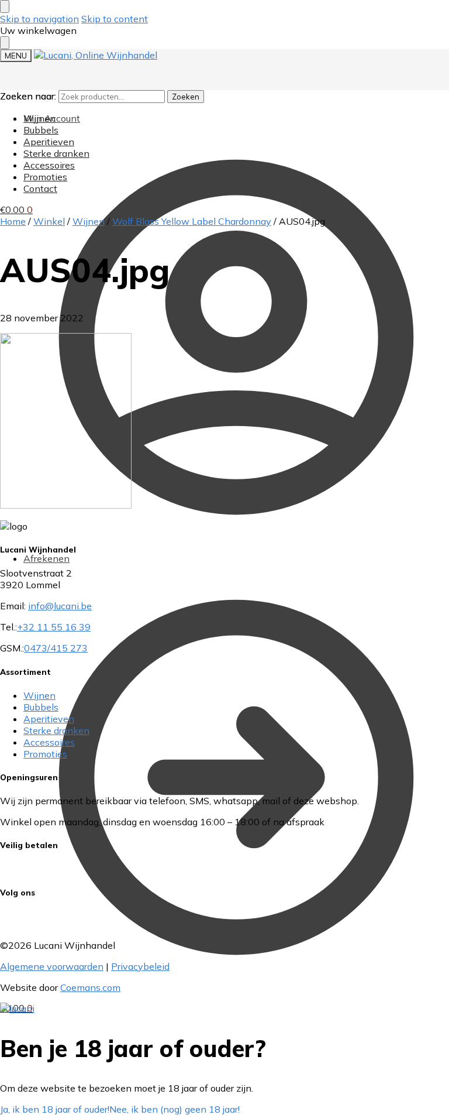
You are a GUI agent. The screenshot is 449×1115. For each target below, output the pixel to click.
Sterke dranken (56, 730)
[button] (16, 209)
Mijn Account (51, 118)
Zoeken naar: (28, 96)
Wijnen (88, 221)
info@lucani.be (60, 606)
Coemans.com (90, 987)
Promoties (45, 754)
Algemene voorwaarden (51, 966)
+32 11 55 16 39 (54, 627)
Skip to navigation (39, 19)
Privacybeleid (140, 966)
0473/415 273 (56, 648)
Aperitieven (48, 719)
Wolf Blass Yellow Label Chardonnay (191, 221)
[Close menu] (4, 6)
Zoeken (185, 96)
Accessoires (49, 742)
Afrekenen (46, 558)
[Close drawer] (4, 42)
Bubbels (40, 707)
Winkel (49, 221)
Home (13, 221)
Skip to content (114, 19)
